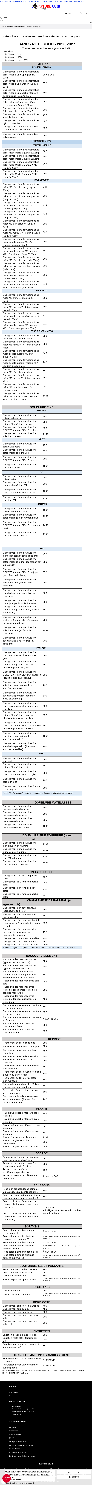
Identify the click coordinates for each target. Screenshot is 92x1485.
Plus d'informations (11, 1483)
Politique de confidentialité (18, 1442)
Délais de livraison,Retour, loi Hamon (22, 1456)
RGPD (11, 1438)
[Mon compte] (46, 18)
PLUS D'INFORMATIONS (13, 1480)
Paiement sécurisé (15, 1449)
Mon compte (13, 1392)
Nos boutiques (17, 1406)
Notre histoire (13, 1431)
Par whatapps (16, 1414)
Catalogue (12, 1427)
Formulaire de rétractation (18, 1452)
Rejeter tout (74, 1472)
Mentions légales (15, 1434)
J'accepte (74, 1477)
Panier (11, 1396)
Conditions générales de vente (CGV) (22, 1445)
